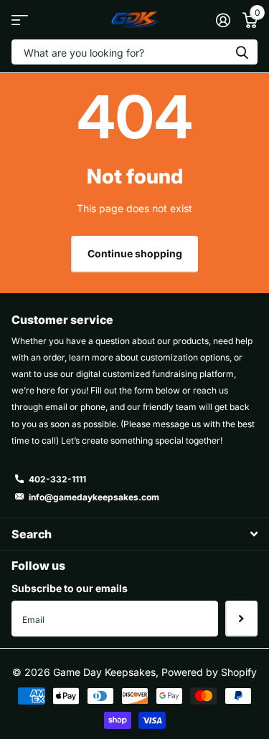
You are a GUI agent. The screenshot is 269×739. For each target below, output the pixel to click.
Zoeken (242, 52)
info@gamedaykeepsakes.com (94, 497)
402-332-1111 (57, 479)
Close (134, 533)
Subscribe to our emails (69, 588)
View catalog (19, 20)
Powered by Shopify (209, 672)
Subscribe (241, 619)
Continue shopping (135, 253)
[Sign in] (222, 20)
